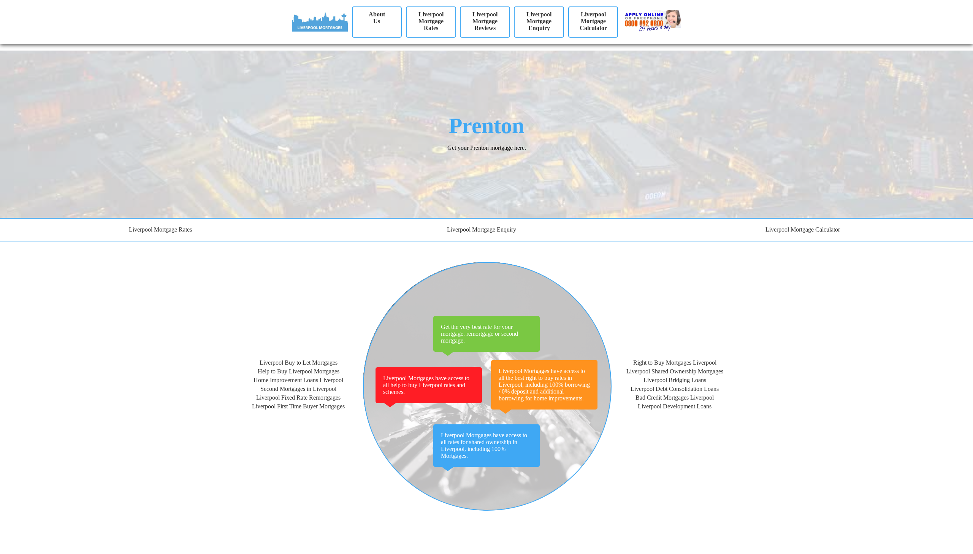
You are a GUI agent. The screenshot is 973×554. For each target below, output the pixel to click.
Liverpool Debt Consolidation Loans (675, 389)
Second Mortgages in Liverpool (298, 389)
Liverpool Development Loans (675, 406)
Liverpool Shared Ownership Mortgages (674, 371)
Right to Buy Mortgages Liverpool (674, 362)
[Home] (320, 20)
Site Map (11, 544)
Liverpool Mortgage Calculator (593, 21)
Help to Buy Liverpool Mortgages (298, 371)
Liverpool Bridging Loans (674, 380)
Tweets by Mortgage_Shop (324, 531)
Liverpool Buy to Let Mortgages (299, 362)
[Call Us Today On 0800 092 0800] (644, 21)
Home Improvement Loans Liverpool (298, 380)
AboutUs (377, 17)
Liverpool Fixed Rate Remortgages (298, 397)
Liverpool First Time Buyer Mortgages (298, 406)
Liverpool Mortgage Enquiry (538, 21)
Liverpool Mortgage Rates (431, 21)
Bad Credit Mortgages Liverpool (674, 397)
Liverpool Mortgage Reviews (485, 21)
